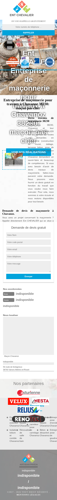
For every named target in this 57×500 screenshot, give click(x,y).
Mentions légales (29, 495)
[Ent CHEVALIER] (21, 9)
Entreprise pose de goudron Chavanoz (52, 435)
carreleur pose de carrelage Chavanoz (32, 430)
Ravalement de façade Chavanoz (42, 421)
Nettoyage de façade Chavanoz (22, 421)
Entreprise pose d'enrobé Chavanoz (52, 421)
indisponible (23, 41)
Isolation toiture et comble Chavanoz (12, 435)
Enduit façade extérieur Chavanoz (12, 421)
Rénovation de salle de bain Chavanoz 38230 (27, 429)
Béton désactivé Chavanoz (42, 433)
